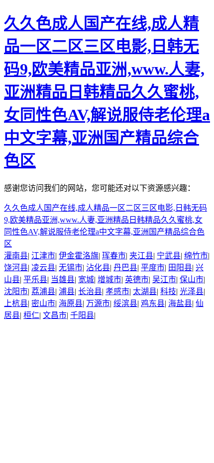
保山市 (192, 279)
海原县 (71, 303)
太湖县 (145, 291)
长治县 (90, 291)
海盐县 (180, 303)
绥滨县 (125, 303)
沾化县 (98, 267)
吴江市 (164, 279)
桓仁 (31, 315)
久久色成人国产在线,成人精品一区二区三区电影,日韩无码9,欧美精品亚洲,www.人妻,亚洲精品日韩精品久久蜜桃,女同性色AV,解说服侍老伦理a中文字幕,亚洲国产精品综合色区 (107, 91)
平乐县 (35, 279)
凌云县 (43, 267)
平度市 (153, 267)
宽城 (86, 279)
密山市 (43, 303)
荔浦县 (43, 291)
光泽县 (192, 291)
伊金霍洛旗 (79, 255)
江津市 (43, 255)
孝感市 (117, 291)
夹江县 (141, 255)
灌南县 (16, 255)
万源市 (98, 303)
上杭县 (16, 303)
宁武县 (169, 255)
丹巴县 (125, 267)
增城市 (109, 279)
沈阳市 (16, 291)
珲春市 (114, 255)
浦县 (67, 291)
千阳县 (82, 315)
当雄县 (63, 279)
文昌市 (55, 315)
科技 (168, 291)
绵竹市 (196, 255)
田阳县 (180, 267)
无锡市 (71, 267)
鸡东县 (153, 303)
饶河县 (16, 267)
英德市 (137, 279)
